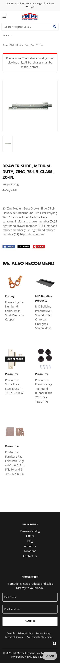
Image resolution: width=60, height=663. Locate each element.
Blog (30, 541)
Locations (30, 551)
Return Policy (43, 633)
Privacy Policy (25, 633)
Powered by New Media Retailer (29, 656)
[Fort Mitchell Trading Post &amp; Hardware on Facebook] (54, 643)
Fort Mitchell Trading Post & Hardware (33, 653)
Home (5, 35)
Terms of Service (14, 637)
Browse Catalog (30, 531)
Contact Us (30, 556)
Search (11, 633)
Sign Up (30, 621)
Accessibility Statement (39, 637)
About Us (30, 546)
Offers (30, 536)
